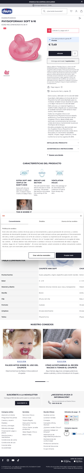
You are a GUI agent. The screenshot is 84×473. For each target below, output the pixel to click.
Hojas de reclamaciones (75, 468)
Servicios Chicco (28, 415)
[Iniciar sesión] (76, 11)
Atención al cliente (8, 415)
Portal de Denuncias (51, 446)
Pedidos (4, 423)
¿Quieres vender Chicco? (52, 427)
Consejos (47, 420)
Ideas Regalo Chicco (30, 432)
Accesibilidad (6, 448)
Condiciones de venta (9, 440)
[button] (24, 48)
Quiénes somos (49, 415)
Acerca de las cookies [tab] (69, 221)
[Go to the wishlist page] (71, 11)
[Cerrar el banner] (81, 215)
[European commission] (77, 433)
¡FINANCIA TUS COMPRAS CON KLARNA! (42, 2)
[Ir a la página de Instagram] (8, 460)
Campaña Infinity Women (50, 424)
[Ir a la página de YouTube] (13, 460)
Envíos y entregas (8, 426)
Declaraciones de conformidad (50, 440)
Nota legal (63, 466)
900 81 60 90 (57, 403)
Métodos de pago (8, 428)
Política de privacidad (52, 466)
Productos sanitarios (51, 443)
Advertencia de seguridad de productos (52, 435)
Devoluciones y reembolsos (7, 436)
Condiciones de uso (8, 442)
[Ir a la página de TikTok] (18, 460)
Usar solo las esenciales (41, 255)
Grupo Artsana (49, 449)
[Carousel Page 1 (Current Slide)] (40, 381)
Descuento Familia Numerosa (29, 424)
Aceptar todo (68, 255)
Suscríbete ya (22, 403)
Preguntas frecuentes (9, 418)
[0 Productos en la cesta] (81, 11)
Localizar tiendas (50, 418)
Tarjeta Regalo (28, 420)
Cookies (79, 466)
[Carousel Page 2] (47, 381)
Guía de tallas (6, 445)
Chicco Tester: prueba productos (30, 428)
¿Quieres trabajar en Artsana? (51, 431)
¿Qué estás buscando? (55, 11)
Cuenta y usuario (8, 420)
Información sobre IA (60, 468)
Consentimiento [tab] (14, 221)
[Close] (82, 1)
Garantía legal (72, 466)
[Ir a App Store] (78, 461)
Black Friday (27, 435)
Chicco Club (27, 418)
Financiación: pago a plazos (9, 432)
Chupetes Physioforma (8, 17)
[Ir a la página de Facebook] (3, 460)
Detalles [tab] (42, 221)
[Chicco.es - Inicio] (7, 11)
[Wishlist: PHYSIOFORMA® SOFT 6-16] (74, 53)
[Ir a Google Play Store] (66, 461)
